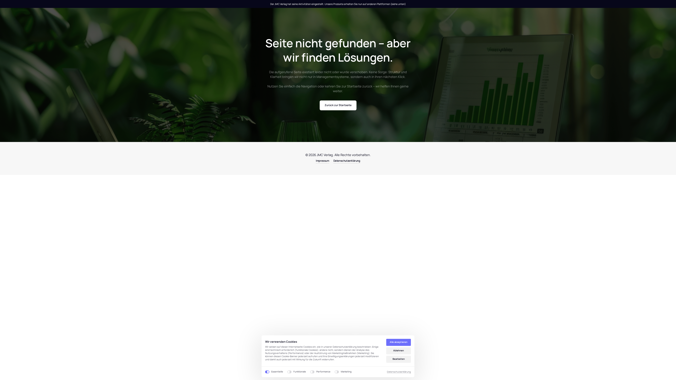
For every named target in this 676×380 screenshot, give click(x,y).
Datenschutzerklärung (399, 372)
